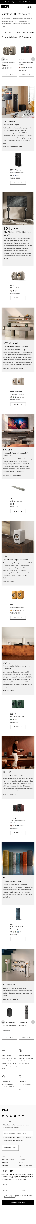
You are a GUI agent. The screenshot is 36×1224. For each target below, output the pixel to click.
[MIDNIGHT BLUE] (26, 67)
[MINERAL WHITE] (7, 65)
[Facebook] (3, 1116)
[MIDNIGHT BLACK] (11, 932)
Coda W (18, 32)
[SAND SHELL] (11, 397)
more (3, 26)
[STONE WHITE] (16, 719)
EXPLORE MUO (8, 901)
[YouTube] (19, 1116)
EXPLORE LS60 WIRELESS (12, 147)
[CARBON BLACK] (11, 175)
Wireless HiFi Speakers (8, 1159)
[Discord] (23, 1116)
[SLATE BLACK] (13, 504)
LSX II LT (11, 32)
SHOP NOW (10, 75)
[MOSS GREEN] (24, 67)
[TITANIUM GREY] (13, 175)
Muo (24, 32)
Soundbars (5, 1162)
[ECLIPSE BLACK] (5, 65)
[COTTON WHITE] (13, 610)
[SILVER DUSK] (13, 932)
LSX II (5, 32)
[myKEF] (31, 7)
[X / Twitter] (7, 1116)
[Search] (25, 7)
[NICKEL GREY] (22, 67)
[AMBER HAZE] (11, 610)
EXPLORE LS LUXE (10, 262)
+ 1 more (30, 67)
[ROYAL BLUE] (16, 175)
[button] (33, 59)
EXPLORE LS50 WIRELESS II (13, 368)
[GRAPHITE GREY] (13, 719)
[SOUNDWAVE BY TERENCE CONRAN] (18, 610)
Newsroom (22, 1159)
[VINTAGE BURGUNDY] (19, 67)
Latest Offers (22, 1157)
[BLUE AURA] (18, 932)
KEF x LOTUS (22, 1162)
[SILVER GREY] (11, 504)
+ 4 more (22, 610)
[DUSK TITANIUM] (2, 65)
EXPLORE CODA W (9, 795)
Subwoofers (5, 1165)
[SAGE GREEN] (11, 719)
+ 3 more (22, 932)
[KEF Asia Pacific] (5, 6)
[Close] (34, 1169)
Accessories (30, 32)
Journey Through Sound (25, 1165)
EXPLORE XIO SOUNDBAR (12, 475)
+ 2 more (22, 397)
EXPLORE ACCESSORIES (12, 999)
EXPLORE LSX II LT (10, 691)
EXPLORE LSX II (8, 582)
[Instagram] (11, 1116)
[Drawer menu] (34, 7)
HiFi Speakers (5, 1157)
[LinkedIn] (15, 1116)
